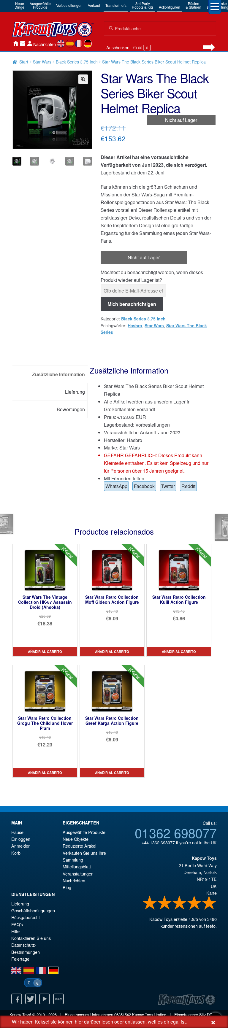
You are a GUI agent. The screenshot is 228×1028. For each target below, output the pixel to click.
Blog (67, 887)
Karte (211, 893)
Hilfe (15, 931)
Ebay (58, 999)
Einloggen (20, 839)
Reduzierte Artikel (79, 846)
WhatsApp (116, 486)
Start (23, 62)
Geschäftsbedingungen (33, 910)
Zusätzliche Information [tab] (58, 374)
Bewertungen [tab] (71, 409)
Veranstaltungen (78, 873)
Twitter (168, 486)
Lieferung (20, 903)
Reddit (188, 486)
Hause (15, 43)
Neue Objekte (75, 839)
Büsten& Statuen (193, 5)
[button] (83, 79)
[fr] (79, 43)
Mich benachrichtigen (131, 304)
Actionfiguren (169, 6)
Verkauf (94, 5)
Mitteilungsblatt (77, 866)
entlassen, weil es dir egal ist (155, 1021)
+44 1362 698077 (158, 842)
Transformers (115, 5)
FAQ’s (17, 924)
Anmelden (29, 43)
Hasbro (135, 325)
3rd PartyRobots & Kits (142, 5)
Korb (15, 853)
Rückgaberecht (25, 917)
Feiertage (20, 959)
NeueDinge (19, 5)
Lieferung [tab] (75, 391)
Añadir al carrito (45, 651)
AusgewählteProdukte (40, 5)
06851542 (122, 1014)
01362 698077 (176, 832)
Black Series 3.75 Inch (77, 62)
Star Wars (42, 62)
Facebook (144, 486)
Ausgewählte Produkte (84, 832)
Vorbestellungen (69, 5)
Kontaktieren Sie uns (22, 43)
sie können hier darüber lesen (81, 1021)
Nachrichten (44, 44)
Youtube (44, 999)
